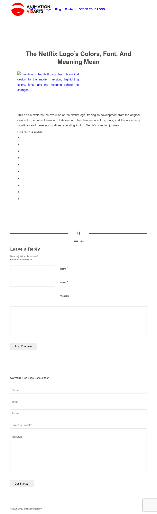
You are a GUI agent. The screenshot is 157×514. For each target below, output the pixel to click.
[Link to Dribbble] (138, 9)
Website (64, 295)
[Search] (110, 9)
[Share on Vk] (23, 185)
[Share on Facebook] (23, 137)
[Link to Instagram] (125, 9)
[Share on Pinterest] (23, 164)
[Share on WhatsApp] (23, 157)
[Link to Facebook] (131, 9)
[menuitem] (40, 9)
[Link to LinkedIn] (144, 9)
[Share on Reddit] (23, 192)
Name (64, 268)
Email (64, 282)
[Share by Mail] (23, 198)
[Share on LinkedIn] (23, 171)
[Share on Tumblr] (23, 178)
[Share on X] (23, 144)
